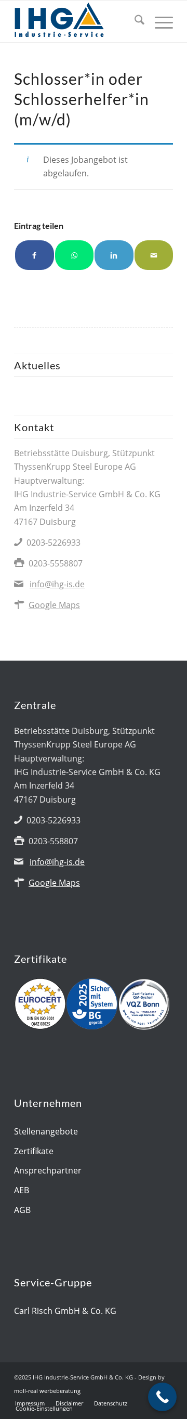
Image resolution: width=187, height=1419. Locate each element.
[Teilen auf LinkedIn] (114, 254)
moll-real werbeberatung (47, 1391)
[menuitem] (134, 21)
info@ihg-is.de (57, 584)
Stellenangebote (46, 1131)
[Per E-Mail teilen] (154, 254)
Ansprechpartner (48, 1170)
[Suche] (134, 21)
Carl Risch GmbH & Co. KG (65, 1311)
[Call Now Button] (162, 1397)
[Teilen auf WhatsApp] (74, 254)
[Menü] (158, 21)
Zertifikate (34, 1151)
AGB (22, 1210)
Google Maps (54, 605)
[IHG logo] (77, 21)
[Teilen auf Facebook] (34, 254)
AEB (21, 1190)
